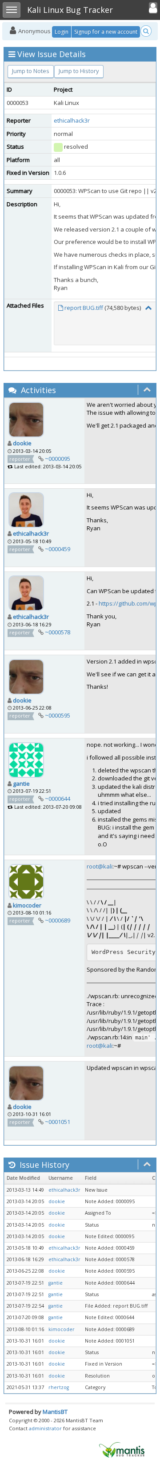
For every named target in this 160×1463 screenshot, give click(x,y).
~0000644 (57, 799)
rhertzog (58, 1387)
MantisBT (55, 1412)
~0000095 (57, 459)
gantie (21, 783)
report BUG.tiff (83, 308)
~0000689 (57, 920)
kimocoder (27, 905)
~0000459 (57, 549)
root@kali (99, 866)
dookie (22, 443)
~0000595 (57, 715)
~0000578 (57, 632)
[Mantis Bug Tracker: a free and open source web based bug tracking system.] (121, 1449)
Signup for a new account (105, 31)
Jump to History (79, 71)
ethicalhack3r (72, 120)
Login (61, 31)
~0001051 (57, 1122)
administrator (45, 1428)
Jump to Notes (30, 71)
